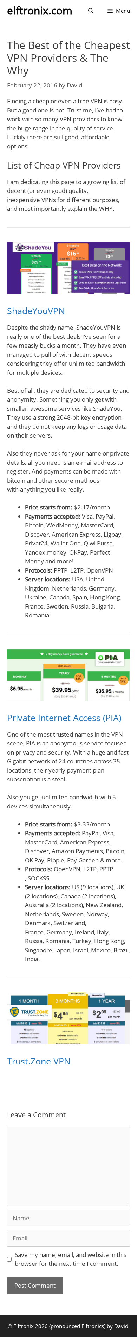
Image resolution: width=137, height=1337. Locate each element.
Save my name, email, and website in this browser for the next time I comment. (70, 1259)
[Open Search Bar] (90, 10)
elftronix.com (39, 10)
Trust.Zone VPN (39, 1061)
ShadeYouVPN (36, 311)
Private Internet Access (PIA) (64, 718)
